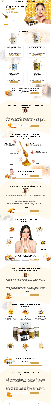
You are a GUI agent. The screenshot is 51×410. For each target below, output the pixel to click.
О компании (28, 1)
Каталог (23, 1)
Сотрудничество (33, 1)
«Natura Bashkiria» (18, 1)
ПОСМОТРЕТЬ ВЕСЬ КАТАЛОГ (34, 93)
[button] (46, 1)
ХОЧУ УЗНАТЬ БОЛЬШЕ (35, 126)
